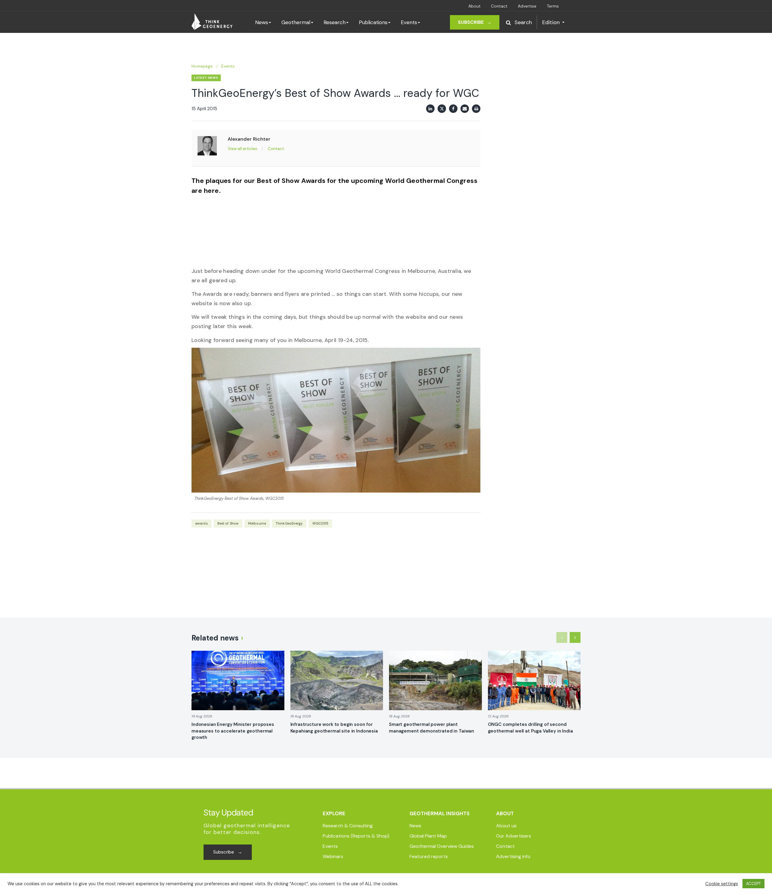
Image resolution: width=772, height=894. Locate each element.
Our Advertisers (513, 836)
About (474, 6)
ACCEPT (753, 883)
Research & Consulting (348, 825)
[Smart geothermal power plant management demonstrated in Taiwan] (435, 680)
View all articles (242, 148)
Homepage (202, 66)
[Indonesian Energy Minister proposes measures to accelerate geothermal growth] (237, 680)
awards (201, 523)
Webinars (333, 856)
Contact (499, 6)
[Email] (464, 108)
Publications (373, 22)
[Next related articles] (575, 637)
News (261, 22)
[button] (519, 22)
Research (335, 22)
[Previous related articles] (561, 637)
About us (506, 825)
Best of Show (228, 523)
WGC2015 (320, 523)
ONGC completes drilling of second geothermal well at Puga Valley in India (530, 727)
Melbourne (257, 523)
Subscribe (475, 22)
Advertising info (513, 856)
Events (409, 22)
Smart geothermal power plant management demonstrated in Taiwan (431, 727)
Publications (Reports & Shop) (356, 836)
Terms (553, 6)
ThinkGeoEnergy (289, 523)
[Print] (476, 108)
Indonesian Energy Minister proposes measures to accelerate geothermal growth (232, 731)
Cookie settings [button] (721, 883)
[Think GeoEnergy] (212, 21)
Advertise (527, 6)
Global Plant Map (428, 836)
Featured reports (429, 856)
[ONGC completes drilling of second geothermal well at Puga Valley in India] (534, 680)
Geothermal (295, 22)
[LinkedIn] (430, 108)
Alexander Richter (249, 139)
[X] (442, 108)
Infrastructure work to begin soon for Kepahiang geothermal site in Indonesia (334, 727)
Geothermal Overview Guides (442, 846)
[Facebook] (453, 108)
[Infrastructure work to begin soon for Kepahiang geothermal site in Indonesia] (336, 680)
